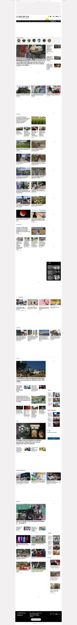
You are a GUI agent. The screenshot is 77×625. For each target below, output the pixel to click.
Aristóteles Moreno (49, 61)
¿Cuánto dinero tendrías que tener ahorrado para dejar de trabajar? (44, 308)
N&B (40, 21)
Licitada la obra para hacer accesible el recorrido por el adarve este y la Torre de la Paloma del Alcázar (38, 163)
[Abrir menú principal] (58, 21)
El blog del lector (18, 305)
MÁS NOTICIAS (18, 224)
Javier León (40, 310)
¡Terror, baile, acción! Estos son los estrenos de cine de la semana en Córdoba (19, 449)
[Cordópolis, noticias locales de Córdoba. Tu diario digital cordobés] (22, 16)
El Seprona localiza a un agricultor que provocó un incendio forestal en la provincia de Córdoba (37, 149)
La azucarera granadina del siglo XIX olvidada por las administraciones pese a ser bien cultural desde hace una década (44, 338)
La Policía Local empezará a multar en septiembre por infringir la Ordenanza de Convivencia (42, 133)
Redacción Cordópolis (19, 123)
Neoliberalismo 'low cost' (54, 307)
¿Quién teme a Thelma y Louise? (32, 305)
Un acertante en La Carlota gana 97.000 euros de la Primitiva (23, 163)
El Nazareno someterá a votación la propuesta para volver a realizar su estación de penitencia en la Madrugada (50, 395)
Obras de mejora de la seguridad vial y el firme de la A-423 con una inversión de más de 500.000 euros (34, 244)
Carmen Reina (33, 165)
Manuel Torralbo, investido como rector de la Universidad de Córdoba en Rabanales (50, 420)
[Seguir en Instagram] (55, 16)
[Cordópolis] (22, 613)
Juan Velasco (33, 451)
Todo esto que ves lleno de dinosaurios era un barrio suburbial (34, 449)
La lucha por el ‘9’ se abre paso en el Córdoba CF (37, 544)
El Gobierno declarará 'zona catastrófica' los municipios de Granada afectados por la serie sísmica (55, 338)
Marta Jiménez (48, 53)
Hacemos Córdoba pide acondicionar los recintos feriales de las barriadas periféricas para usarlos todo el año (23, 230)
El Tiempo (33, 21)
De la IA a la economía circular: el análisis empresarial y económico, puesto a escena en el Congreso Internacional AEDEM (50, 425)
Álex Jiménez (18, 524)
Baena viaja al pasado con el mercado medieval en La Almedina (42, 411)
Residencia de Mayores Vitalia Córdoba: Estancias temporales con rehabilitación (38, 482)
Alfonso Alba (18, 66)
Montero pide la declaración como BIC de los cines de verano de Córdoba (19, 411)
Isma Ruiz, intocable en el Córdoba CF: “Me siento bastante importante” (37, 571)
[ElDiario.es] (53, 21)
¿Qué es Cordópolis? (35, 623)
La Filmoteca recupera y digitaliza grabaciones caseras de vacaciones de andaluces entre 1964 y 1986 (30, 380)
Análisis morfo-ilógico (53, 305)
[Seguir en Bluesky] (50, 16)
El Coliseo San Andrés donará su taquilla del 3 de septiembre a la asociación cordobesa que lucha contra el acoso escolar (34, 413)
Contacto (43, 623)
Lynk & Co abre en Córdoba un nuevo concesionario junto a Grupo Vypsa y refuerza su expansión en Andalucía (22, 482)
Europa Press (18, 221)
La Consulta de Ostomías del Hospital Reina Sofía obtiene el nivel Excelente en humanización (27, 244)
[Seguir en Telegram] (53, 16)
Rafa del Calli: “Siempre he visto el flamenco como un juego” (50, 267)
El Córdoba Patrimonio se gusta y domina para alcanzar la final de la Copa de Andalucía (38, 95)
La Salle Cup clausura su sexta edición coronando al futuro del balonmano (50, 543)
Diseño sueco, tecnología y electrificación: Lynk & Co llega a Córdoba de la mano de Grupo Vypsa (54, 482)
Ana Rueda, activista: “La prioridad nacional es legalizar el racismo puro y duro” (50, 278)
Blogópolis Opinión (23, 310)
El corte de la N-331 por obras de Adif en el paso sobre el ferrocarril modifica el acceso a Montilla (23, 205)
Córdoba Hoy (19, 21)
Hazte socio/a (47, 19)
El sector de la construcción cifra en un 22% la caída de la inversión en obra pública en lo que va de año (42, 244)
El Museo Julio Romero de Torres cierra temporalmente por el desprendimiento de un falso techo (27, 413)
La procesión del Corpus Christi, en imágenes (50, 404)
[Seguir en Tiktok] (58, 16)
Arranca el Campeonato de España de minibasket (50, 552)
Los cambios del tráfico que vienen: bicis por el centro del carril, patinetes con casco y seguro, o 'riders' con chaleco (30, 63)
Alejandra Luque (26, 136)
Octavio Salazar (30, 309)
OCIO (17, 421)
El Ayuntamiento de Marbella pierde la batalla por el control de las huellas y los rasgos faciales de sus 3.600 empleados (33, 338)
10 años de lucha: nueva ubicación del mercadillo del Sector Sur (21, 308)
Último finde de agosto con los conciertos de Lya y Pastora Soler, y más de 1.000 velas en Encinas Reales (34, 388)
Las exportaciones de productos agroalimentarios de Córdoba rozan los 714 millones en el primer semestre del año (23, 119)
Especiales (43, 21)
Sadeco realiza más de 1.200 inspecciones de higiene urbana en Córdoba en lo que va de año (23, 149)
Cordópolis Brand (33, 483)
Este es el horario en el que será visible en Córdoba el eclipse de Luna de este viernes (23, 219)
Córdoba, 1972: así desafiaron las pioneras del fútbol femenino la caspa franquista (50, 58)
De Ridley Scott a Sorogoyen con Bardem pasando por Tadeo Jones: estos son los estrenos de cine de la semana (28, 442)
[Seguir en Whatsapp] (60, 16)
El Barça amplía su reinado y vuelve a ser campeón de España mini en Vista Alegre (50, 548)
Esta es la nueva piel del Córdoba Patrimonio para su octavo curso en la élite (22, 544)
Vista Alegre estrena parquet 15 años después (22, 571)
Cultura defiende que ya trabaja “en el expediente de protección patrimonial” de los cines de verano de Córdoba (19, 388)
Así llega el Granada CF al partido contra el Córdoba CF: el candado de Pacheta (53, 94)
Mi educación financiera (42, 305)
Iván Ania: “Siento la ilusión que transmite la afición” (19, 528)
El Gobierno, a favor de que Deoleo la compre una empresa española (37, 205)
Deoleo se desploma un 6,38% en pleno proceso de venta (19, 132)
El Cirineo (37, 21)
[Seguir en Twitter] (48, 16)
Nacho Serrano (18, 546)
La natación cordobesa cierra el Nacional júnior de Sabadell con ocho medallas (50, 538)
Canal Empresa (48, 21)
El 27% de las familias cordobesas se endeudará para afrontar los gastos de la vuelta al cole (38, 190)
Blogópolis (29, 21)
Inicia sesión (51, 19)
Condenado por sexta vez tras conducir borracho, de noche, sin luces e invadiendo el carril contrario (27, 133)
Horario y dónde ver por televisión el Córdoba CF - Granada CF (30, 522)
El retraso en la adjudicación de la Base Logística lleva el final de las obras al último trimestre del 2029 (38, 177)
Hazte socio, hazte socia (36, 619)
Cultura (23, 21)
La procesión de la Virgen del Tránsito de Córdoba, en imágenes (50, 400)
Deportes (26, 21)
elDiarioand (51, 340)
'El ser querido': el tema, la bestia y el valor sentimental (32, 308)
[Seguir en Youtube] (57, 16)
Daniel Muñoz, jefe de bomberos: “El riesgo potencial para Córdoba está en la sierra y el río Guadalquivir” (50, 273)
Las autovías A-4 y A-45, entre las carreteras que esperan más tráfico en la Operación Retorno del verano (23, 177)
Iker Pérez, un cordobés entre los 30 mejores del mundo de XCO (22, 558)
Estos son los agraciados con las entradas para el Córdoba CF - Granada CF (34, 529)
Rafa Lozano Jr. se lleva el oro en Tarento (38, 557)
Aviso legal (40, 623)
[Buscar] (43, 19)
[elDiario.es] (22, 615)
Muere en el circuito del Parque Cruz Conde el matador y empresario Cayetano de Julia (34, 133)
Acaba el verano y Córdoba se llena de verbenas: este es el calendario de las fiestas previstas (50, 66)
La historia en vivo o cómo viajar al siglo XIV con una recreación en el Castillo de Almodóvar (23, 95)
